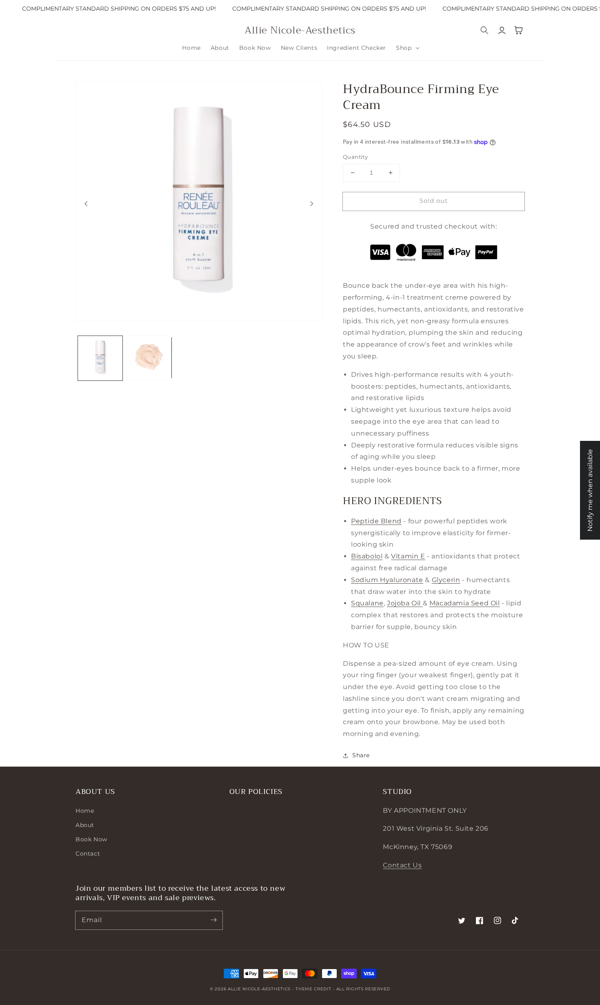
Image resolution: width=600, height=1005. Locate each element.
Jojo (394, 603)
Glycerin (446, 580)
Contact (88, 853)
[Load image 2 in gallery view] (149, 358)
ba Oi (410, 603)
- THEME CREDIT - (314, 989)
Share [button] (361, 755)
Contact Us (402, 865)
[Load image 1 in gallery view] (100, 358)
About (85, 825)
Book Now (91, 839)
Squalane (367, 603)
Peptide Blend (376, 521)
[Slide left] (86, 203)
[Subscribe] (213, 920)
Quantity (355, 156)
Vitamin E (408, 556)
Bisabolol (366, 556)
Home (85, 810)
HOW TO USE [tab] (366, 645)
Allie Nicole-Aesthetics (259, 989)
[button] (406, 47)
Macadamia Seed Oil (464, 603)
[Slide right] (311, 203)
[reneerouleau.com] (422, 603)
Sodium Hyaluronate (387, 580)
